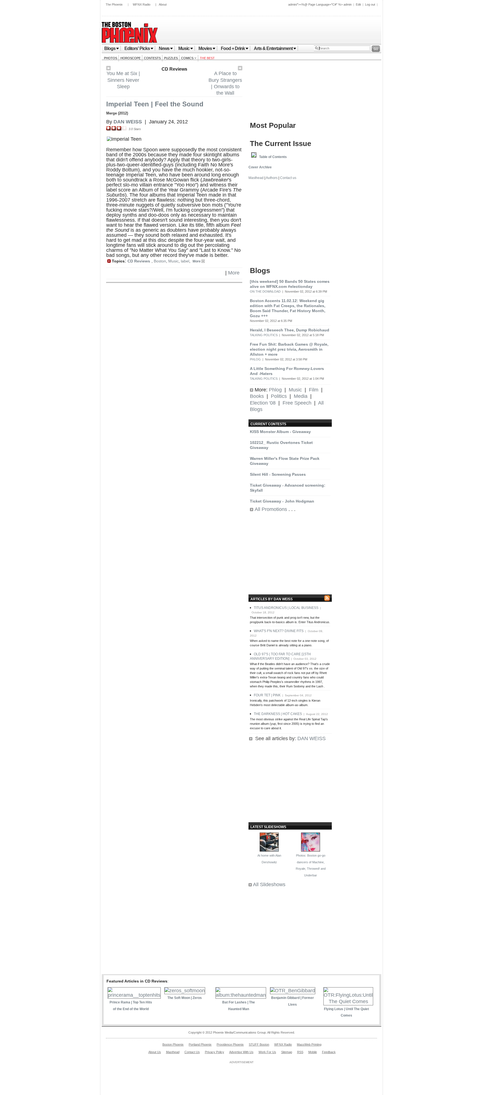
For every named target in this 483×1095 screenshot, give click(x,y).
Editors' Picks (137, 48)
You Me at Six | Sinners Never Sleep (123, 80)
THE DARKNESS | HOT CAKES (278, 714)
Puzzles (171, 58)
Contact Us (192, 1052)
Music (184, 48)
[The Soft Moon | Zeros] (184, 990)
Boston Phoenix (173, 1044)
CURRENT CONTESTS (268, 424)
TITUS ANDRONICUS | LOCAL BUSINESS (286, 608)
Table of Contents (273, 157)
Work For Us (267, 1052)
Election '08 (263, 403)
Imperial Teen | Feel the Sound (154, 104)
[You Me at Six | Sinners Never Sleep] (108, 68)
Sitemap (286, 1052)
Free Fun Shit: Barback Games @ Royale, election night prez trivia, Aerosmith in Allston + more (289, 349)
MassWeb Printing (309, 1044)
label (185, 261)
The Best (207, 58)
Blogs (109, 48)
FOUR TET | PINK (267, 695)
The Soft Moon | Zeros (184, 998)
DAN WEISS (311, 738)
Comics (187, 58)
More (197, 261)
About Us (154, 1052)
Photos (110, 58)
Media (300, 396)
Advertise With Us (241, 1052)
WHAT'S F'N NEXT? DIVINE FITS (279, 631)
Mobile (312, 1052)
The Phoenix (114, 4)
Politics (279, 396)
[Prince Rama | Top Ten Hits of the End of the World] (134, 995)
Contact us (288, 178)
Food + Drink (233, 48)
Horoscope (130, 58)
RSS (300, 1052)
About (163, 4)
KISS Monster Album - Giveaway (280, 431)
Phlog (255, 359)
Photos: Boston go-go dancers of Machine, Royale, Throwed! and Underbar (311, 865)
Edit (358, 4)
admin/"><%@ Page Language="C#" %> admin (320, 4)
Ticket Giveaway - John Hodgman (282, 501)
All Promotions (271, 509)
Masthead (256, 178)
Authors (272, 178)
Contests (152, 58)
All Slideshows (269, 884)
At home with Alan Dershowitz (269, 859)
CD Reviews (174, 69)
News (164, 48)
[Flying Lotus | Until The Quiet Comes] (348, 1001)
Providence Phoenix (230, 1044)
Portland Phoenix (200, 1044)
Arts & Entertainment (273, 48)
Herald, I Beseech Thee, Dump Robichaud (289, 330)
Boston (160, 261)
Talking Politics (264, 335)
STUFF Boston (259, 1044)
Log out (370, 4)
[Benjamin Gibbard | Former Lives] (292, 990)
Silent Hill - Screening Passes (278, 474)
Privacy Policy (214, 1052)
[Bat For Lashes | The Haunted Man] (241, 995)
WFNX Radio (141, 4)
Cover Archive (260, 167)
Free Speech (297, 403)
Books (257, 396)
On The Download (265, 291)
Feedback (329, 1052)
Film (313, 390)
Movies (205, 48)
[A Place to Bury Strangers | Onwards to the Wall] (240, 68)
